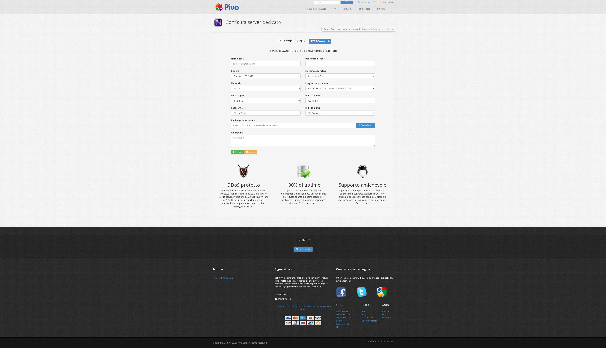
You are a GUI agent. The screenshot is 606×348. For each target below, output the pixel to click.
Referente (237, 107)
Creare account (365, 2)
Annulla (251, 152)
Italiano (387, 2)
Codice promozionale (243, 120)
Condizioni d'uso (283, 306)
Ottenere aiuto (303, 249)
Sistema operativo (315, 70)
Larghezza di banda (316, 83)
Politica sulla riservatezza (305, 306)
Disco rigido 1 (238, 95)
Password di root (315, 58)
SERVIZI (347, 8)
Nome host (237, 58)
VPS (335, 8)
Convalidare (366, 125)
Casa (326, 29)
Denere (235, 70)
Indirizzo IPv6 (312, 107)
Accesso (377, 2)
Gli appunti (237, 132)
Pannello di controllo (340, 29)
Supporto (364, 8)
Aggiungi (239, 152)
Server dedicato (316, 8)
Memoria (236, 83)
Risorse (381, 8)
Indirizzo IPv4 (312, 95)
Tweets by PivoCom (223, 277)
